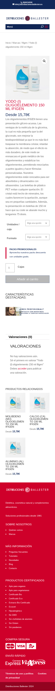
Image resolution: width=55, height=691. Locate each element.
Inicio (8, 43)
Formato (12, 238)
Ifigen (24, 43)
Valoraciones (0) (20, 337)
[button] (44, 61)
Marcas (16, 43)
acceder (22, 368)
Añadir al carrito (27, 279)
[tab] (27, 337)
